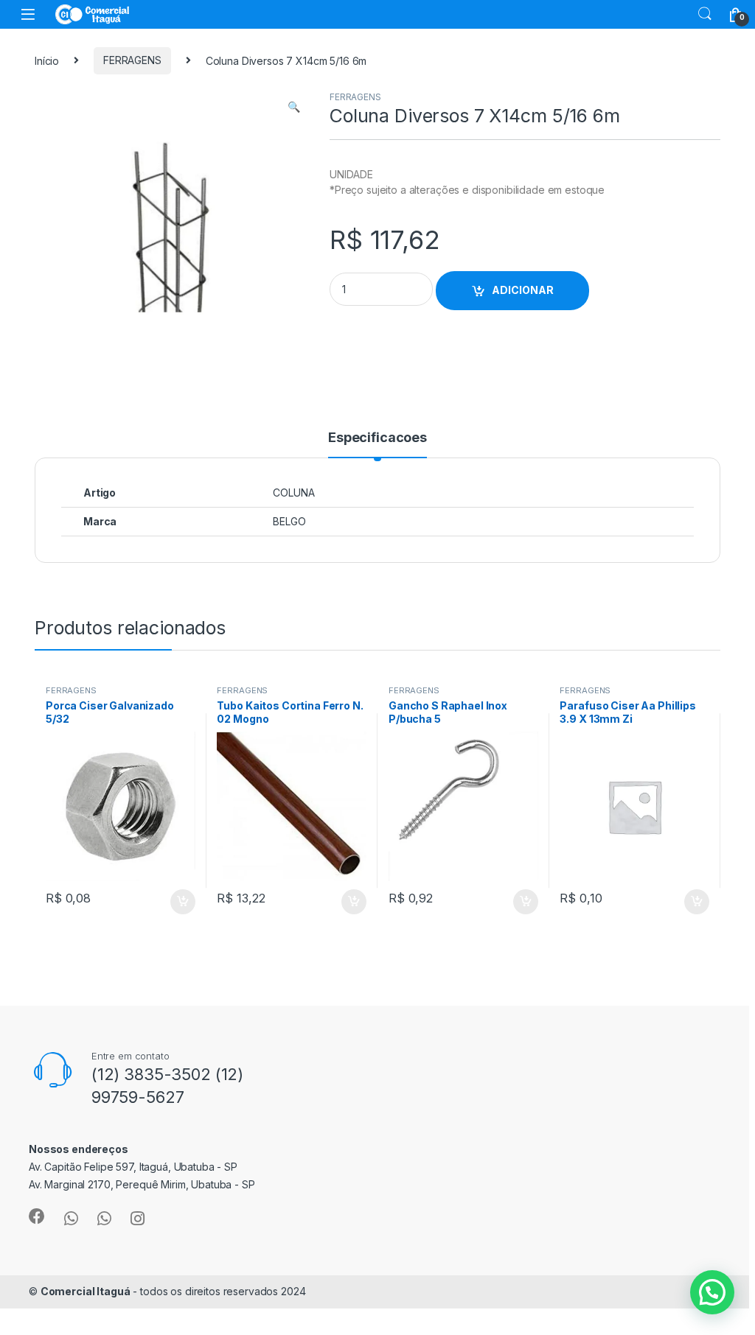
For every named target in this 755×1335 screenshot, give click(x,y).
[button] (294, 107)
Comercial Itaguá (86, 1291)
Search (705, 14)
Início (47, 60)
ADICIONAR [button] (168, 901)
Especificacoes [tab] (377, 438)
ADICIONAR (523, 290)
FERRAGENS (132, 60)
